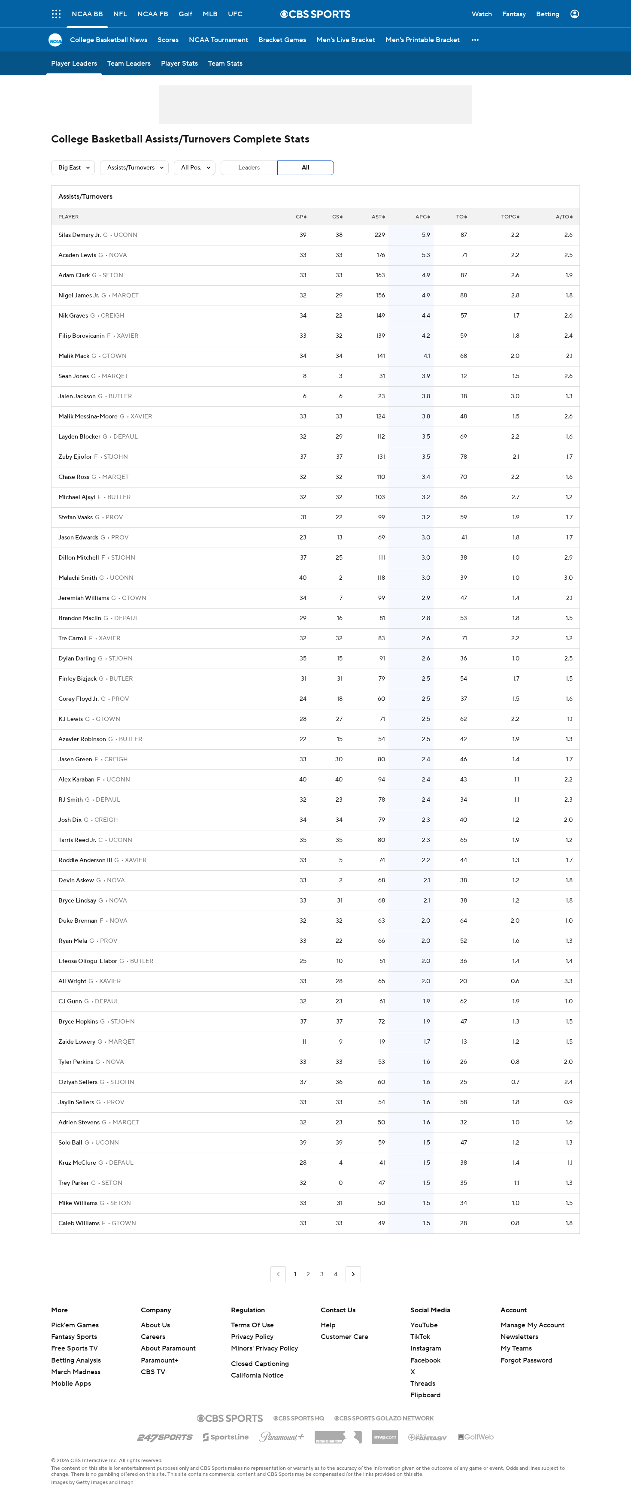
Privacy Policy (252, 1336)
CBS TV (153, 1372)
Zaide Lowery (76, 1042)
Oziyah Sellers (77, 1082)
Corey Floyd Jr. (78, 699)
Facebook (425, 1360)
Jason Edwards (78, 538)
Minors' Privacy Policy (264, 1348)
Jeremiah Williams (83, 598)
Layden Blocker (79, 437)
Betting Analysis (76, 1360)
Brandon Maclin (79, 618)
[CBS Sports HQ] (298, 1417)
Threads (422, 1383)
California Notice (257, 1375)
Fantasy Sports (74, 1336)
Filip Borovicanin (81, 336)
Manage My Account (532, 1325)
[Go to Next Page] (353, 1274)
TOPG (508, 217)
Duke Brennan (77, 921)
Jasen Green (75, 759)
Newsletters (519, 1336)
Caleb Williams (79, 1223)
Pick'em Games (75, 1325)
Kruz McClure (77, 1163)
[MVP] (385, 1433)
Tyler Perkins (75, 1062)
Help (328, 1325)
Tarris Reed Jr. (77, 840)
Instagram (425, 1348)
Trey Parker (73, 1183)
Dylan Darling (77, 659)
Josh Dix (70, 820)
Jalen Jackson (77, 396)
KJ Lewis (70, 719)
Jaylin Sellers (76, 1102)
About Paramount (168, 1348)
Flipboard (425, 1395)
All (305, 168)
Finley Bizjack (77, 679)
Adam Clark (74, 275)
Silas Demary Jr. (79, 235)
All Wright (72, 981)
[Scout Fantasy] (428, 1436)
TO (460, 217)
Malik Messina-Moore (88, 417)
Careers (153, 1336)
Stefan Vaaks (75, 517)
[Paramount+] (281, 1435)
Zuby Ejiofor (75, 457)
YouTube (424, 1325)
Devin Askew (76, 880)
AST (377, 217)
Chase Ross (73, 477)
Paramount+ (160, 1360)
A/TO (562, 217)
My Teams (516, 1348)
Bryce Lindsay (77, 901)
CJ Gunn (70, 1001)
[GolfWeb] (476, 1437)
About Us (155, 1325)
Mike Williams (77, 1203)
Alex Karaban (76, 780)
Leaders (249, 168)
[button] (56, 14)
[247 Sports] (165, 1435)
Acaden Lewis (77, 255)
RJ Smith (70, 800)
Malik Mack (73, 356)
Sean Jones (73, 376)
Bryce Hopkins (78, 1022)
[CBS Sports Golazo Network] (384, 1417)
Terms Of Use (252, 1325)
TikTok (420, 1336)
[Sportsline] (226, 1436)
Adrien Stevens (79, 1123)
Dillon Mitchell (78, 558)
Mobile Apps (71, 1383)
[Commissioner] (338, 1434)
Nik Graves (73, 316)
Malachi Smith (77, 578)
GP (299, 217)
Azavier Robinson (82, 739)
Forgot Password (526, 1360)
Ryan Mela (72, 941)
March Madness (75, 1372)
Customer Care (344, 1336)
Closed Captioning (260, 1364)
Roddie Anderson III (85, 860)
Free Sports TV (74, 1348)
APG (421, 217)
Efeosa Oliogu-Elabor (87, 961)
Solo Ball (70, 1143)
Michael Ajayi (76, 497)
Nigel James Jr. (78, 296)
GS (335, 217)
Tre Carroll (72, 638)
